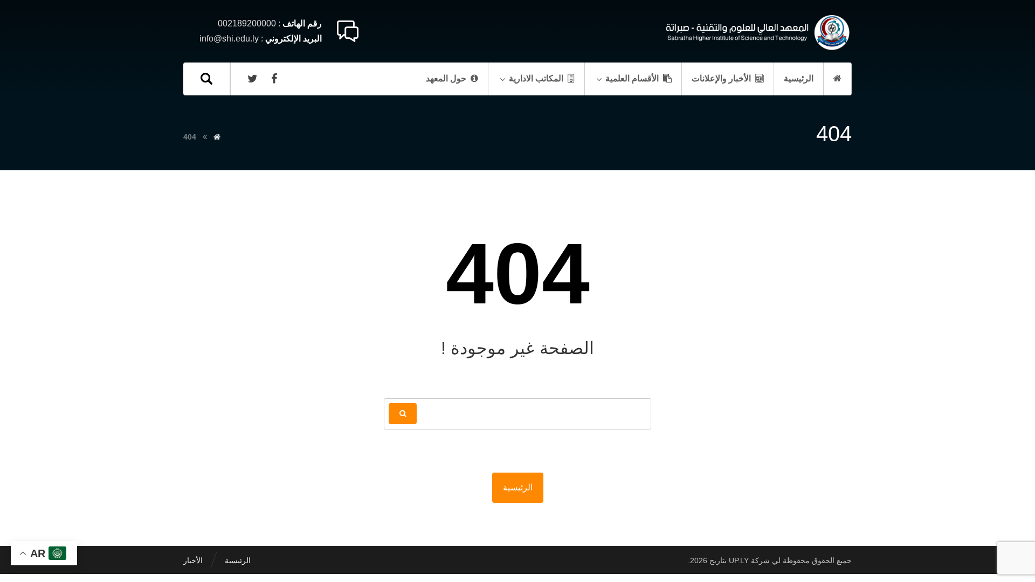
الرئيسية (518, 487)
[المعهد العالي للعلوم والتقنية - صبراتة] (756, 32)
